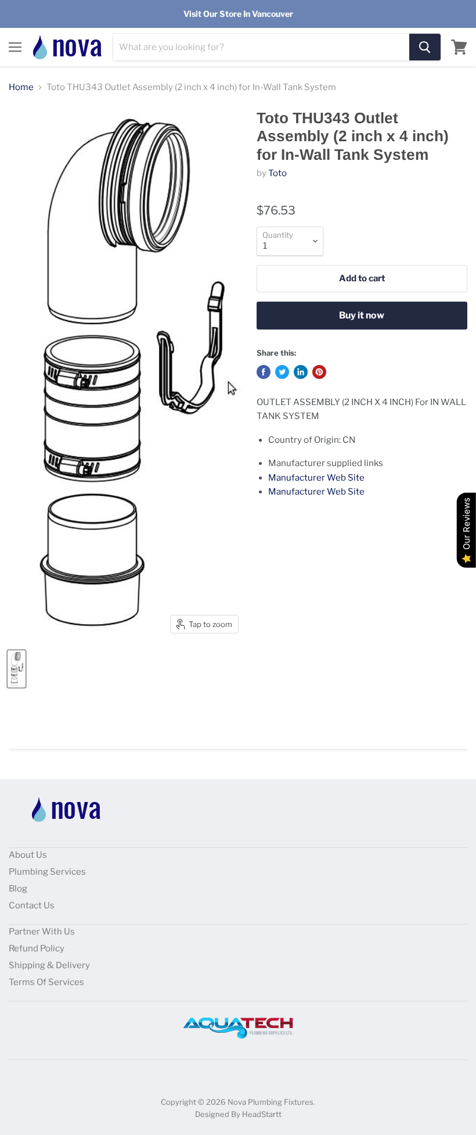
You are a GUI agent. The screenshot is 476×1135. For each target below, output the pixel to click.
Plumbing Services (47, 872)
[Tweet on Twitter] (282, 372)
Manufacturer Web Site (316, 477)
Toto (277, 173)
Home (21, 87)
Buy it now (361, 315)
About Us (28, 855)
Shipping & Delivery (49, 965)
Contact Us (32, 905)
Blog (18, 888)
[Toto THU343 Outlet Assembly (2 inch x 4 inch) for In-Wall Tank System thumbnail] (17, 669)
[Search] (425, 47)
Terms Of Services (46, 982)
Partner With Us (42, 931)
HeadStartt (262, 1114)
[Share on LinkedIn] (301, 372)
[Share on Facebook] (264, 372)
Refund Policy (36, 948)
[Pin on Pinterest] (319, 372)
